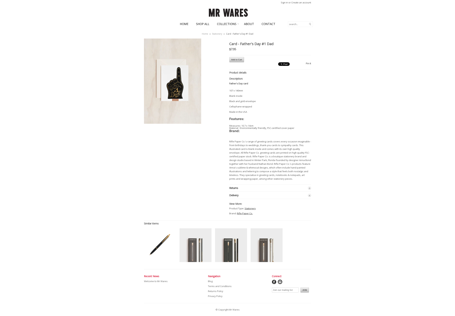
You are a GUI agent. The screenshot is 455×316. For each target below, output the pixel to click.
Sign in (284, 2)
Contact (268, 24)
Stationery (217, 33)
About (249, 24)
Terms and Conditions (220, 286)
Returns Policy (215, 291)
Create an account (301, 2)
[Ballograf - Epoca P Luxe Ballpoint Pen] (160, 259)
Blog (210, 281)
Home (184, 24)
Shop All (202, 24)
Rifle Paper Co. (245, 213)
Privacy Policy (215, 296)
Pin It (308, 63)
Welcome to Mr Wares (156, 281)
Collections (226, 24)
